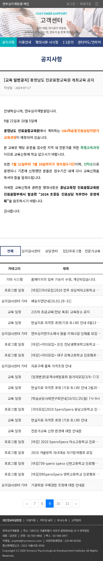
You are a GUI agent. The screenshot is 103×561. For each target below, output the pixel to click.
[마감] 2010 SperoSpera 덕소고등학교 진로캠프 (66, 441)
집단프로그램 (72, 251)
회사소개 (62, 520)
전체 (10, 251)
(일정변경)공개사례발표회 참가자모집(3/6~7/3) (65, 376)
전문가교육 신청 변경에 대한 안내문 (56, 430)
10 (58, 503)
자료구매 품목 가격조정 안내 (51, 365)
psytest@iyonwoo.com (27, 540)
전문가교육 (92, 251)
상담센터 (51, 251)
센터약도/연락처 (89, 42)
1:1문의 (68, 42)
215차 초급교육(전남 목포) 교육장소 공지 (60, 311)
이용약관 (31, 520)
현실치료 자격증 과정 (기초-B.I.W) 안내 (59, 420)
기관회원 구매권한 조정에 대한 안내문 (58, 485)
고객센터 (76, 520)
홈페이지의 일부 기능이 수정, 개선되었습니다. (63, 279)
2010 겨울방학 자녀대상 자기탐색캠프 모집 (61, 452)
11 (67, 503)
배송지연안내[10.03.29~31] (51, 301)
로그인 (71, 3)
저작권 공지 (46, 520)
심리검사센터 (31, 251)
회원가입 (85, 3)
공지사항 (8, 42)
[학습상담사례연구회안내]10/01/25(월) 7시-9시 (65, 398)
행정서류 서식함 (46, 42)
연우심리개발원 (12, 3)
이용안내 (25, 42)
